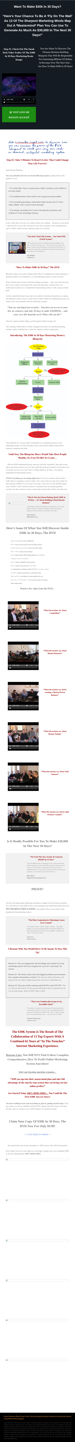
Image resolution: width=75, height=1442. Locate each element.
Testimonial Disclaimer (57, 1416)
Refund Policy (13, 1419)
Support (21, 1419)
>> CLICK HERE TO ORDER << (37, 1134)
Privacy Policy (24, 1416)
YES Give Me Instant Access (19, 114)
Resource (11, 1416)
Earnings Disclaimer (42, 1416)
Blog (17, 1416)
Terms (32, 1416)
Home (6, 1416)
